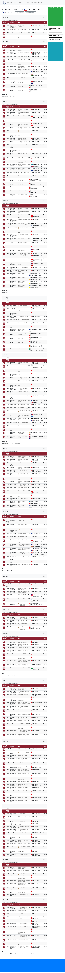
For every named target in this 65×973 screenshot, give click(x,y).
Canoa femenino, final (24, 473)
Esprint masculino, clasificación (23, 781)
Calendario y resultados (12, 2)
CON (32, 2)
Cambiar (4, 20)
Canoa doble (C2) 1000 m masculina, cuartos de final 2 (23, 661)
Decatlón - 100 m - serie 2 (23, 762)
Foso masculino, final (23, 470)
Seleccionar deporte (30, 12)
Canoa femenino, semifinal (22, 462)
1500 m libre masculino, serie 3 (24, 564)
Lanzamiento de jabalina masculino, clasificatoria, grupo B (23, 770)
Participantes (27, 2)
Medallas (40, 2)
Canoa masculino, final (24, 234)
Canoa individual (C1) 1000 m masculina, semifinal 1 (22, 932)
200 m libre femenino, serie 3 (23, 267)
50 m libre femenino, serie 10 (23, 561)
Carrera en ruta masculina (24, 52)
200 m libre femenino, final (25, 410)
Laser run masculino (23, 923)
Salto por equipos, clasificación (23, 870)
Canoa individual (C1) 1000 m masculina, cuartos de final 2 (22, 884)
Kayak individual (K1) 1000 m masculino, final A (23, 731)
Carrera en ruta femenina (24, 130)
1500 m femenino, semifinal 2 (23, 790)
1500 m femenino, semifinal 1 (23, 787)
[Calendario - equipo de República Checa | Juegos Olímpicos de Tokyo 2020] (4, 2)
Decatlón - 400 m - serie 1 (23, 797)
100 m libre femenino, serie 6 (23, 422)
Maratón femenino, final (24, 926)
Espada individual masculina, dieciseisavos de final (23, 124)
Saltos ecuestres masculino (23, 920)
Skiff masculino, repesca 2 (22, 56)
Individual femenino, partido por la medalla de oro (23, 604)
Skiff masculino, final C (22, 533)
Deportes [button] (20, 2)
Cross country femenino (24, 316)
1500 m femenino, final (24, 894)
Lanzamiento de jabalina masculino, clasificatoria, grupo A (23, 759)
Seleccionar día (19, 12)
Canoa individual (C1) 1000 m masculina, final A (23, 936)
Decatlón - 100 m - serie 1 (23, 755)
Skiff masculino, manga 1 (22, 29)
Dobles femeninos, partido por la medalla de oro (23, 628)
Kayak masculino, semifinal (23, 524)
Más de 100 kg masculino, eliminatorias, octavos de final (23, 541)
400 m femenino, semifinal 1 (23, 794)
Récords (35, 2)
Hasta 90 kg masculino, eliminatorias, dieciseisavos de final (23, 415)
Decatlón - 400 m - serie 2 (23, 800)
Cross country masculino (24, 227)
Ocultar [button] (43, 17)
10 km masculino (23, 813)
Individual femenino (23, 305)
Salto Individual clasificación (23, 694)
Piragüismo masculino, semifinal (24, 219)
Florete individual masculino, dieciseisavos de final (23, 216)
